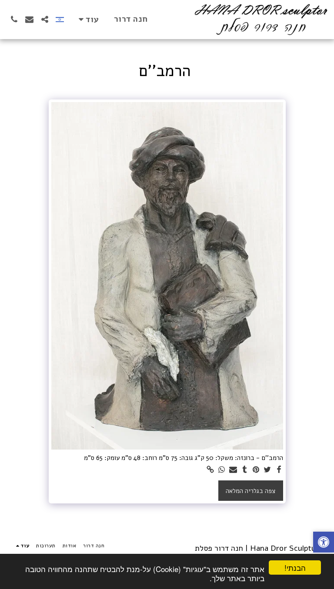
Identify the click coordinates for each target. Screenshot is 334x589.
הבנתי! (295, 567)
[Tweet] (268, 470)
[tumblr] (244, 470)
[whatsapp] (222, 470)
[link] (210, 470)
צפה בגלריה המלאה (250, 490)
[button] (44, 19)
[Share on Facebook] (279, 470)
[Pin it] (256, 470)
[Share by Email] (233, 470)
